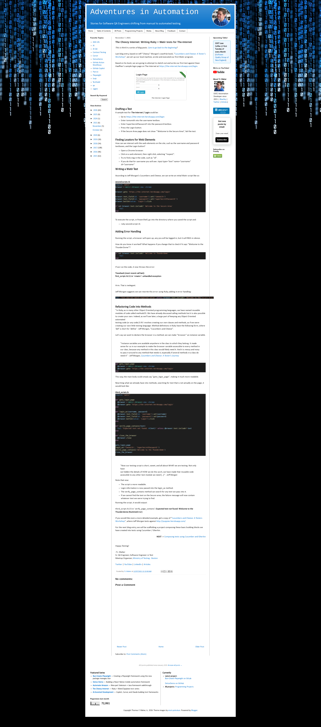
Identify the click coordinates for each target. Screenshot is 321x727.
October (96, 130)
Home (90, 31)
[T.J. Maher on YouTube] (218, 73)
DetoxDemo (98, 59)
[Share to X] (167, 571)
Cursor (95, 56)
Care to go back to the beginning (162, 48)
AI (93, 46)
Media (148, 31)
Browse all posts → (175, 665)
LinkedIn (138, 564)
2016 (95, 152)
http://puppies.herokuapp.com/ (171, 521)
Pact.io (95, 72)
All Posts (117, 31)
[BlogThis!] (164, 571)
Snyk (95, 79)
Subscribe (222, 140)
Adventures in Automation (144, 12)
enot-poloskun (174, 710)
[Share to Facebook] (169, 571)
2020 (95, 135)
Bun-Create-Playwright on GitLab (178, 679)
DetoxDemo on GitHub (174, 683)
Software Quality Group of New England (222, 57)
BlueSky (223, 99)
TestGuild (96, 82)
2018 (95, 144)
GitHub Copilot (99, 69)
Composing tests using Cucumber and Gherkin (185, 537)
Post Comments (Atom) (136, 654)
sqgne (95, 89)
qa (94, 86)
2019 (95, 140)
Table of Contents (104, 31)
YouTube (128, 564)
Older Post (199, 647)
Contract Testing (99, 52)
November (97, 126)
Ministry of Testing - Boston (145, 558)
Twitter (118, 564)
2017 (95, 148)
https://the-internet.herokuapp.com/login (178, 66)
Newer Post (122, 647)
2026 (95, 110)
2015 (95, 156)
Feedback (171, 31)
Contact (182, 31)
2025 (95, 115)
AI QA (95, 49)
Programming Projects (134, 31)
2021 (95, 123)
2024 (95, 119)
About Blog (159, 31)
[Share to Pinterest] (171, 571)
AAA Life (96, 42)
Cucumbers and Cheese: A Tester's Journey (160, 356)
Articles (147, 564)
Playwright (97, 75)
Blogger (194, 710)
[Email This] (162, 571)
